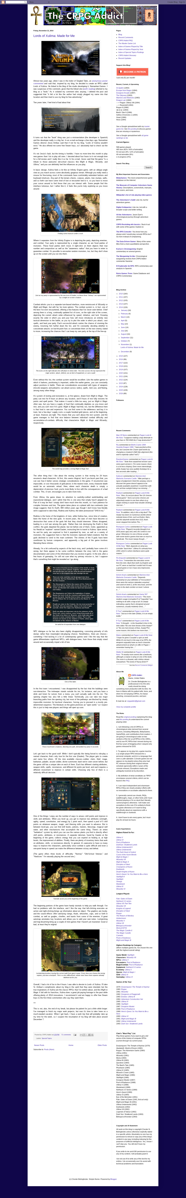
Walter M (119, 652)
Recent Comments (125, 37)
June (123, 327)
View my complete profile (126, 707)
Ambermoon (121, 918)
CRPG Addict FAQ (125, 41)
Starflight (119, 879)
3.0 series (123, 901)
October (124, 341)
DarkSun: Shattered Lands (126, 845)
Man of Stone (121, 435)
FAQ (127, 781)
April (123, 321)
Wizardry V (120, 921)
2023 (121, 383)
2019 (121, 370)
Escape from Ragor (124, 90)
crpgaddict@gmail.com (136, 701)
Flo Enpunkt (121, 558)
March (123, 317)
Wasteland (120, 884)
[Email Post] (75, 1035)
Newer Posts (39, 1045)
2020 (121, 373)
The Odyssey (121, 95)
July (123, 331)
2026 (121, 393)
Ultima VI (124, 975)
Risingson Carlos (123, 527)
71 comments (66, 1035)
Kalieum (119, 476)
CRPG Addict (136, 675)
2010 (121, 294)
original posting (130, 717)
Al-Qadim (120, 88)
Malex (118, 635)
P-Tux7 (119, 611)
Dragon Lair (121, 100)
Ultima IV (119, 886)
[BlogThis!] (84, 1034)
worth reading (88, 89)
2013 (121, 304)
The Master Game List (127, 43)
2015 (121, 356)
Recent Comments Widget (144, 665)
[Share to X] (86, 1034)
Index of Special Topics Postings (131, 52)
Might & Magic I (122, 857)
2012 (121, 300)
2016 (121, 359)
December (125, 352)
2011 (121, 297)
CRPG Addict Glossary (127, 55)
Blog (120, 35)
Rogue (119, 913)
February (124, 314)
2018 (121, 366)
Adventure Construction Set (132, 999)
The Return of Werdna (125, 916)
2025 (121, 390)
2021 (121, 376)
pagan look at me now (143, 635)
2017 (121, 363)
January (124, 310)
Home (71, 1045)
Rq (117, 445)
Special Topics (47, 1038)
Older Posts (102, 1045)
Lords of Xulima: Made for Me (54, 36)
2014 (121, 307)
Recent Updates (124, 58)
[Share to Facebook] (89, 1034)
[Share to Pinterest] (92, 1034)
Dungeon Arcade (123, 93)
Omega (119, 881)
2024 (121, 387)
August (124, 334)
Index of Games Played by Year (130, 49)
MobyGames (121, 178)
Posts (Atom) (49, 1050)
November (125, 344)
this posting (132, 129)
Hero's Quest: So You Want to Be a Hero (132, 874)
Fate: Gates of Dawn (124, 899)
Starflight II (120, 877)
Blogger (113, 1179)
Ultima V (119, 837)
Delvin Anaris (121, 575)
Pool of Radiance (123, 842)
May (123, 324)
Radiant (119, 493)
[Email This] (81, 1034)
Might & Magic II (122, 862)
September (125, 338)
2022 (121, 380)
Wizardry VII (131, 957)
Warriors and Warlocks (125, 98)
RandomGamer (122, 459)
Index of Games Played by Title (130, 47)
